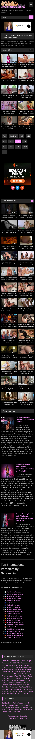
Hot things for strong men (10, 707)
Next (25, 146)
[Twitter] (17, 187)
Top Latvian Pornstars (13, 614)
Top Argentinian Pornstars (15, 594)
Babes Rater (7, 712)
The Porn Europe (16, 691)
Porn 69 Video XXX (21, 667)
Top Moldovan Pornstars (14, 618)
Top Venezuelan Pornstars (15, 633)
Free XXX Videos (7, 709)
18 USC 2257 (22, 718)
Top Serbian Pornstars (14, 627)
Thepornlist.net (28, 709)
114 (4, 141)
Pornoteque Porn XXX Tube (11, 663)
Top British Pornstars (13, 600)
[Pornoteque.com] (14, 5)
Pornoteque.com (13, 716)
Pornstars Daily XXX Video (19, 693)
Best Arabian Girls (25, 707)
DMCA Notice (12, 718)
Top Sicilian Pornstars (14, 629)
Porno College (26, 661)
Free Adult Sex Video (17, 674)
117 (25, 141)
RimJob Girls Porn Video (14, 665)
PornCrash (16, 712)
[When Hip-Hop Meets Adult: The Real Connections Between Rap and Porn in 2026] (7, 477)
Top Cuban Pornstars (13, 603)
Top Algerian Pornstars (14, 592)
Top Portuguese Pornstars (15, 622)
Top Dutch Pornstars (13, 605)
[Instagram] (12, 187)
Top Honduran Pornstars (14, 609)
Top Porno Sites (21, 682)
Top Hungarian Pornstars (15, 611)
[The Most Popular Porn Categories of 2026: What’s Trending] (7, 430)
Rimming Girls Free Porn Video (20, 680)
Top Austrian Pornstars (14, 596)
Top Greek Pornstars (13, 607)
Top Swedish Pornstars (14, 631)
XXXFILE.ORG (25, 705)
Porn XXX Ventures (8, 682)
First (4, 136)
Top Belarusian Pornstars (15, 598)
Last (4, 152)
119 (11, 146)
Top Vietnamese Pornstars (15, 635)
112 (22, 136)
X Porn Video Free (20, 676)
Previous (13, 136)
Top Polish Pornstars (13, 620)
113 (28, 136)
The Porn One (27, 689)
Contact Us (23, 716)
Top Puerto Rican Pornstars (15, 625)
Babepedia (18, 709)
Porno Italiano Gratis (24, 669)
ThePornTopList (18, 703)
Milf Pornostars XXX (15, 685)
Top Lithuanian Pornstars (15, 616)
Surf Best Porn (6, 703)
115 (11, 141)
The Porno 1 (6, 691)
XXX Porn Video (15, 678)
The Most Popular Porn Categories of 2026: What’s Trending (25, 419)
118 (4, 146)
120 (18, 146)
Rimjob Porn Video (8, 671)
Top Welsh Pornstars (13, 638)
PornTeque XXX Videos (13, 689)
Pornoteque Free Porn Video (11, 661)
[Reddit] (22, 187)
